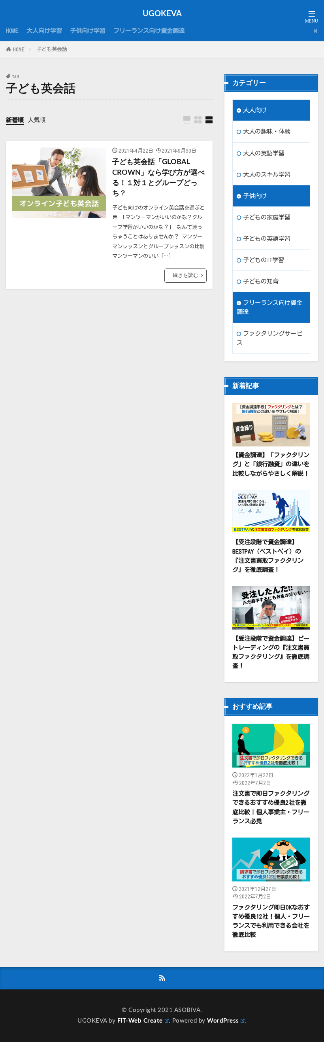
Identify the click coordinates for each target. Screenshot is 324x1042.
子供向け (255, 196)
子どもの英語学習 (266, 238)
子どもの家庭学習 (266, 217)
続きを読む (185, 275)
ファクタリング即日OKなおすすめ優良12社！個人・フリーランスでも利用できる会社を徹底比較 (271, 921)
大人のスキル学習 (266, 174)
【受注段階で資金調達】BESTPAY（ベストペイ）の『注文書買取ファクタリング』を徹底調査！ (267, 555)
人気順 (36, 120)
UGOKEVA (162, 14)
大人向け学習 (44, 30)
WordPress (223, 1021)
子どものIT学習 (263, 260)
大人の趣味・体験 (266, 131)
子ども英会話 (51, 49)
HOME (12, 30)
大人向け (255, 110)
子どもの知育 (261, 281)
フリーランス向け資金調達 (149, 30)
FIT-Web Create (140, 1021)
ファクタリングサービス (269, 338)
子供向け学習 (87, 30)
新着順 (15, 120)
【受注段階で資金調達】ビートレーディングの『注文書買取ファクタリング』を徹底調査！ (270, 652)
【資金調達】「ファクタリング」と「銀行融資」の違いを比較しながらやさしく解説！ (270, 464)
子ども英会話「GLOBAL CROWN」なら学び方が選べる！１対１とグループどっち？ (158, 178)
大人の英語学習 (263, 153)
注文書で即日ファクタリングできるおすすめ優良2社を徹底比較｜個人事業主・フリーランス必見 (270, 807)
